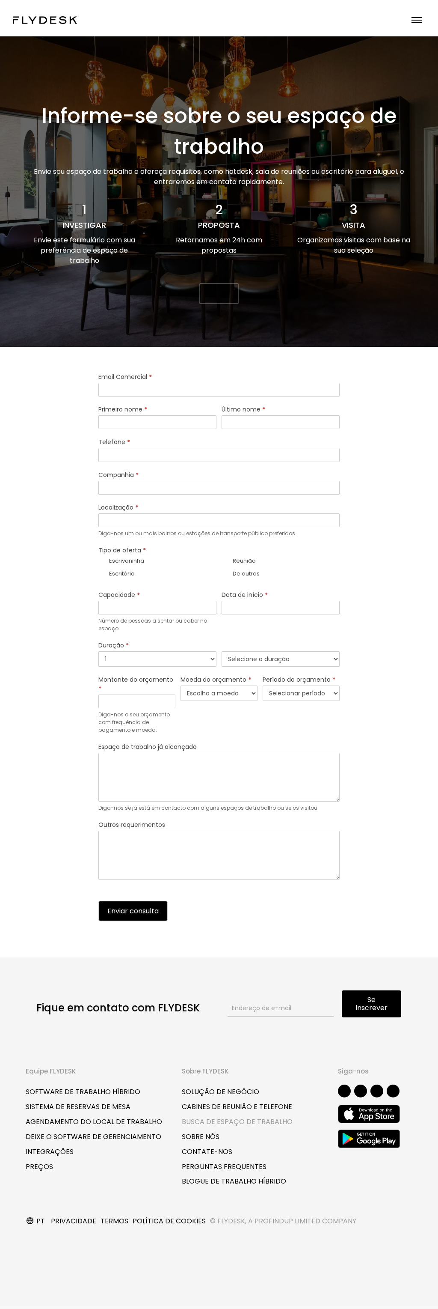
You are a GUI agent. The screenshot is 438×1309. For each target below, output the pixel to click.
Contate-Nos (207, 1152)
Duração (113, 645)
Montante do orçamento (135, 684)
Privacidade (73, 1221)
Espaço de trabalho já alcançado (147, 746)
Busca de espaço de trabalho (237, 1122)
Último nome (243, 409)
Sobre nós (200, 1137)
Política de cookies (169, 1221)
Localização (118, 507)
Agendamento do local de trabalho (94, 1122)
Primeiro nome (122, 409)
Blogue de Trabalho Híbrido (234, 1181)
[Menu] (416, 20)
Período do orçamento (299, 679)
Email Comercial (125, 377)
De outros (245, 573)
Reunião (243, 560)
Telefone (114, 442)
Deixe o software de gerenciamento (93, 1137)
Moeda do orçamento (216, 679)
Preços (39, 1167)
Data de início (245, 594)
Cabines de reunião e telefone (237, 1107)
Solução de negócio (220, 1092)
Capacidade (119, 594)
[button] (219, 293)
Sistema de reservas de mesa (78, 1107)
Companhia (118, 475)
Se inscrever (372, 1004)
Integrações (50, 1152)
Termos (114, 1221)
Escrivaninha (126, 560)
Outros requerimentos (131, 824)
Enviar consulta (133, 911)
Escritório (121, 573)
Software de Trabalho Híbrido (83, 1092)
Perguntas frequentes (224, 1167)
